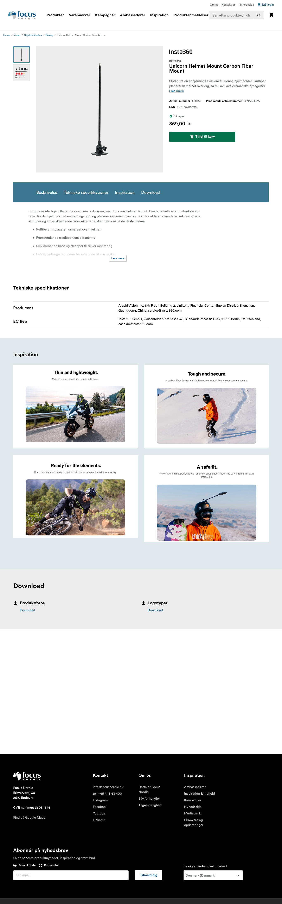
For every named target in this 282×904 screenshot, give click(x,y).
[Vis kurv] (271, 15)
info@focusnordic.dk (108, 787)
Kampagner (105, 15)
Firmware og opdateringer (193, 822)
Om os (214, 4)
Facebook (100, 807)
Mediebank (192, 813)
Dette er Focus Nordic (149, 789)
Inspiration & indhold (199, 794)
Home (6, 35)
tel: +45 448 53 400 (107, 794)
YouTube (99, 813)
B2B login (267, 4)
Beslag (49, 35)
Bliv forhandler (149, 798)
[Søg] (259, 15)
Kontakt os (228, 4)
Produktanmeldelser (191, 15)
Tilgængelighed (150, 805)
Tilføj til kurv (205, 136)
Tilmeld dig (149, 875)
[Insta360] (180, 52)
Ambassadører (132, 15)
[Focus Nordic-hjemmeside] (22, 15)
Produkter (55, 15)
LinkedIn (99, 820)
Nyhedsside (246, 4)
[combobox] (236, 15)
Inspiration (159, 15)
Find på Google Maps (29, 817)
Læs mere (176, 91)
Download (27, 610)
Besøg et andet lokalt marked (205, 866)
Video (17, 35)
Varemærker (79, 15)
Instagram (100, 800)
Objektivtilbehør (33, 35)
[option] (21, 54)
